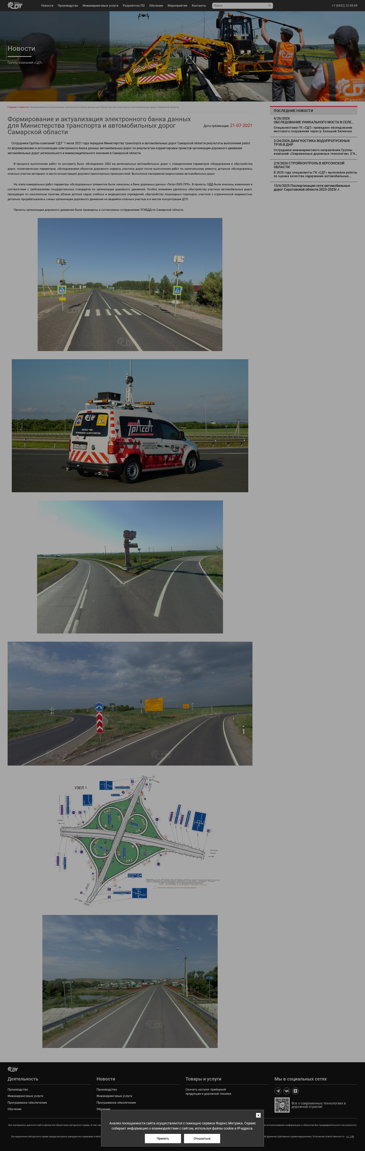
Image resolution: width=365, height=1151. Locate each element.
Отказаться (202, 1138)
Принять (163, 1138)
